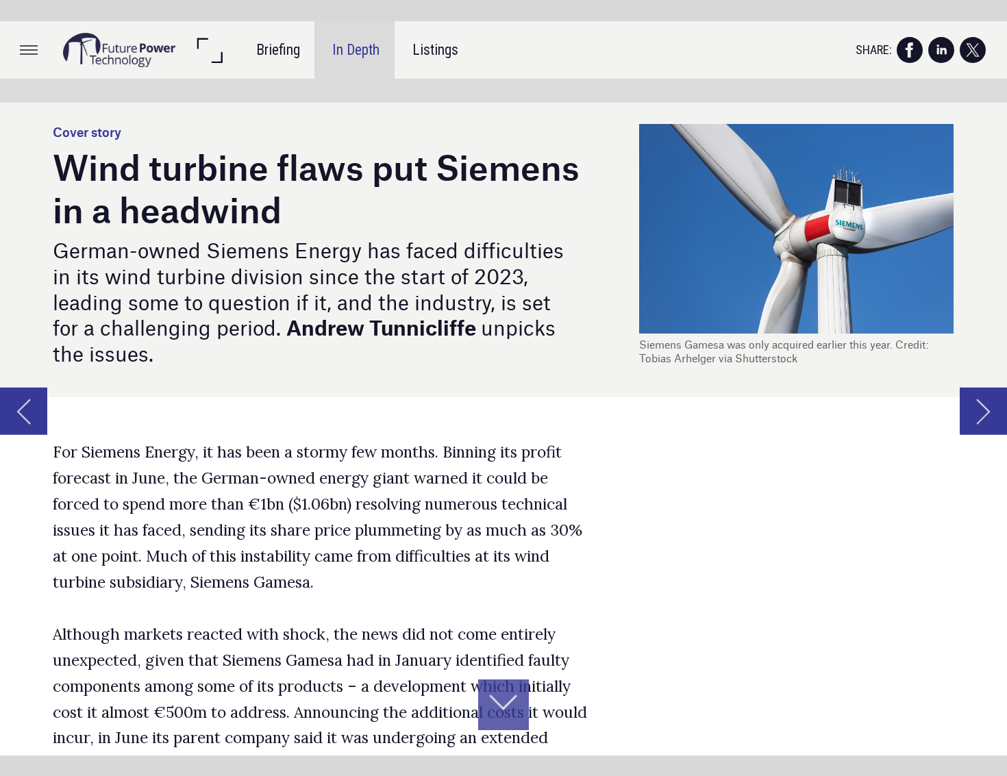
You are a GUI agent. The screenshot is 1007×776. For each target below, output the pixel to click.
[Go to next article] (983, 411)
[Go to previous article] (23, 411)
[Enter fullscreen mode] (209, 50)
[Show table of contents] (29, 50)
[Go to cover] (119, 50)
